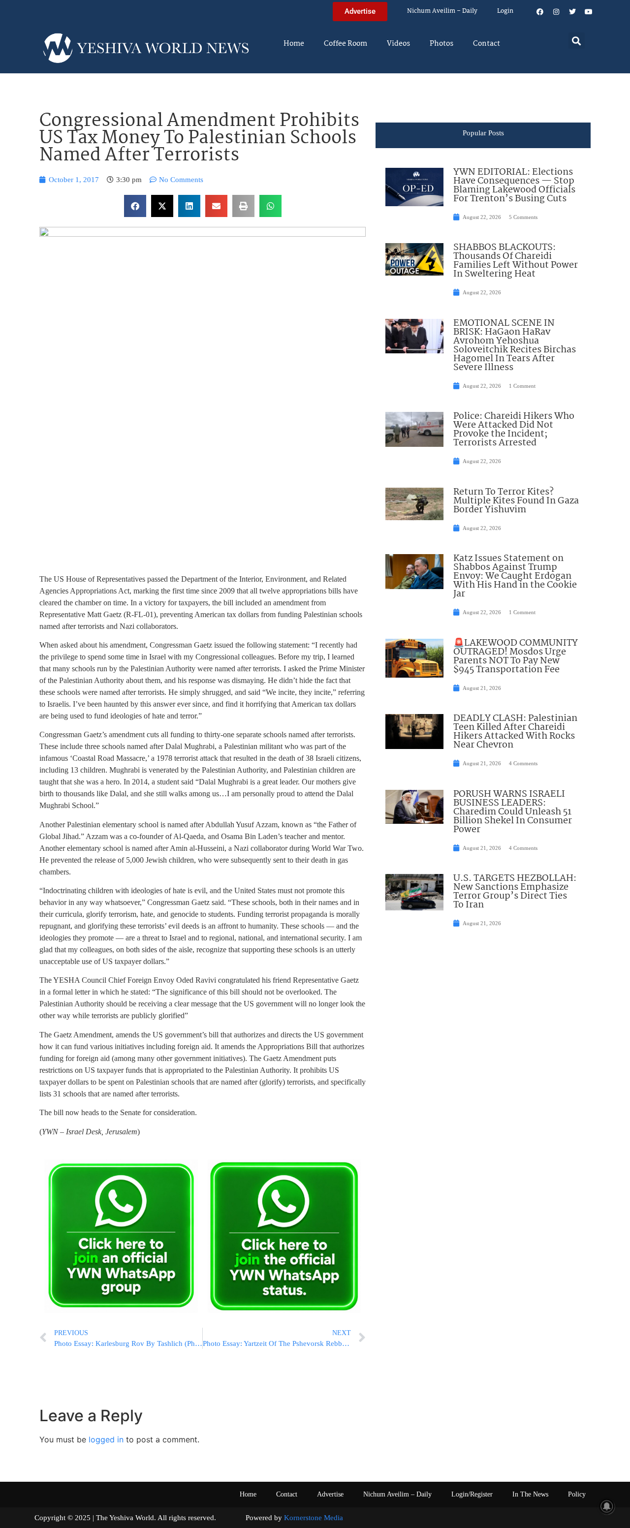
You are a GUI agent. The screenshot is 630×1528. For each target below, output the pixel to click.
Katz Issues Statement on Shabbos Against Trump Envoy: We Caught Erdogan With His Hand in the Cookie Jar (515, 576)
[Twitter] (572, 12)
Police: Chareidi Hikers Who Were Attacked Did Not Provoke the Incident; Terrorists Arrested (513, 429)
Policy (577, 1494)
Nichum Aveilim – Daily (442, 11)
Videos (398, 44)
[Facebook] (540, 12)
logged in (106, 1439)
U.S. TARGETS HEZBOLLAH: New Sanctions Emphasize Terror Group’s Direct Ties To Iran (514, 891)
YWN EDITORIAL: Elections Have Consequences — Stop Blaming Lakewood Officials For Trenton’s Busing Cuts (514, 185)
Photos (441, 44)
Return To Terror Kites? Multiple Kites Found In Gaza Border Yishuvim (516, 501)
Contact (486, 44)
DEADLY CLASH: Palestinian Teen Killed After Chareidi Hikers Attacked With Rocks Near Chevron (515, 731)
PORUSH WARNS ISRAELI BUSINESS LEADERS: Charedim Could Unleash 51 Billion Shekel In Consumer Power (512, 812)
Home (294, 44)
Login (505, 11)
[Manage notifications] (607, 1506)
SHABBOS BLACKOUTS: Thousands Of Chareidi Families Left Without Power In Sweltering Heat (515, 260)
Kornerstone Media (313, 1518)
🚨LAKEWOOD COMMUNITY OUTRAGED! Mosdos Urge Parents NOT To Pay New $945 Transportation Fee (515, 656)
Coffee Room (345, 44)
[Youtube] (589, 12)
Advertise (330, 1494)
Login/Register (472, 1494)
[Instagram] (556, 12)
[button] (576, 40)
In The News (530, 1494)
